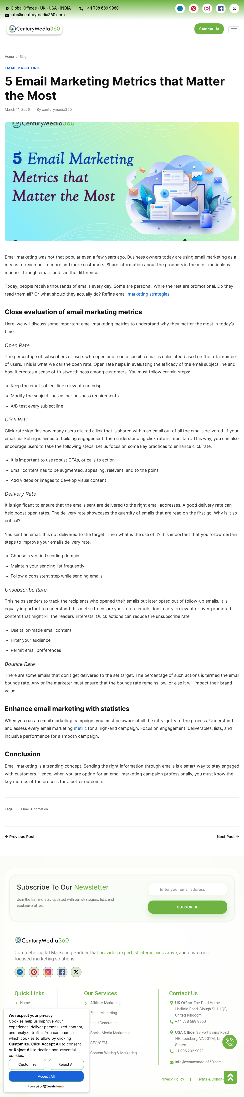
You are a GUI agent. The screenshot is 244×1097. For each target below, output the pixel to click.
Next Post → (228, 836)
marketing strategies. (149, 294)
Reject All (66, 1064)
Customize (27, 1064)
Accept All (46, 1076)
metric (80, 728)
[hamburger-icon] (234, 29)
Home (9, 56)
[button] (229, 1042)
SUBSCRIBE (187, 907)
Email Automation (34, 809)
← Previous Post (20, 836)
